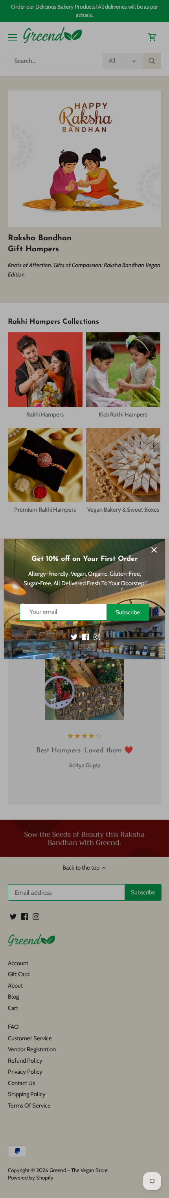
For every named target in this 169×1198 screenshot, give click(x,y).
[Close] (154, 549)
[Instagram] (97, 636)
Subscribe (128, 612)
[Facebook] (85, 636)
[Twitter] (74, 636)
